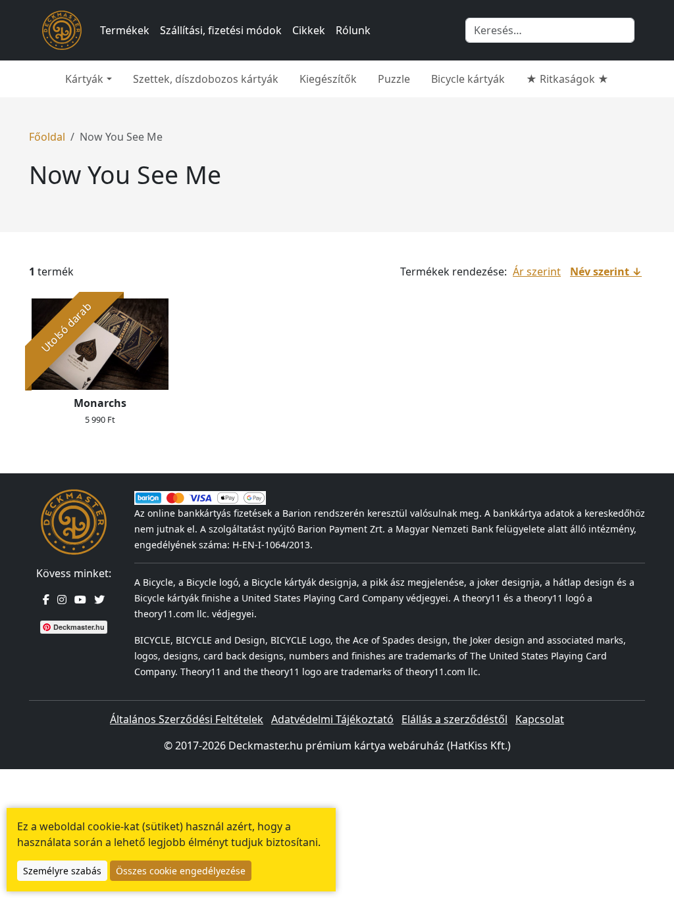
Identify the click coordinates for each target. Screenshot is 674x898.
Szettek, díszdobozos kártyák (205, 79)
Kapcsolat (539, 719)
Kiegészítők (328, 79)
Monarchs (100, 403)
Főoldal (47, 137)
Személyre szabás (62, 870)
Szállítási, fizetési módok (221, 30)
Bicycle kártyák (468, 79)
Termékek (124, 30)
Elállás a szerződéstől (454, 719)
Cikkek (308, 30)
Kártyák (84, 79)
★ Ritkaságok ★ (567, 79)
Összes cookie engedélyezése (181, 870)
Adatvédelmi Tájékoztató (332, 719)
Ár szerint (537, 271)
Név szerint (599, 271)
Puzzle (394, 79)
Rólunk (353, 30)
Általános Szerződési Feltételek (186, 719)
